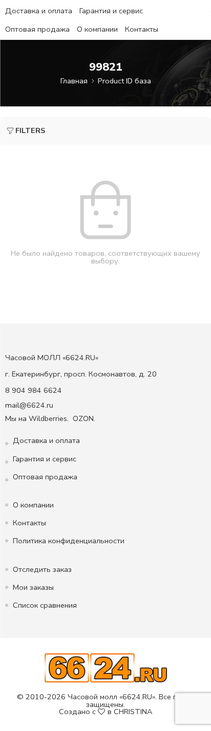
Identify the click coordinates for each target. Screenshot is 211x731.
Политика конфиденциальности (68, 541)
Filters (30, 130)
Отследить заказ (42, 569)
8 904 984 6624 (33, 390)
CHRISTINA (133, 711)
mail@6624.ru (29, 405)
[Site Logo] (106, 667)
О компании (97, 29)
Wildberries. (49, 418)
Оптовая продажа (37, 29)
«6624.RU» (137, 697)
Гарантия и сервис (111, 11)
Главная (74, 81)
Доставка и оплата (38, 11)
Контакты (141, 29)
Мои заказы (33, 587)
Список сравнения (45, 605)
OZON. (84, 418)
